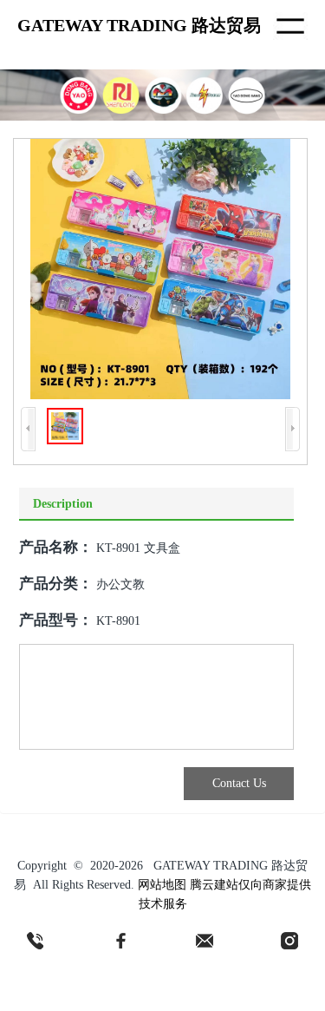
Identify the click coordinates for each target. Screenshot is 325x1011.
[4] (289, 940)
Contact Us (239, 783)
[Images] (160, 269)
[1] (35, 940)
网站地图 (162, 884)
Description (63, 503)
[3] (204, 940)
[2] (120, 940)
